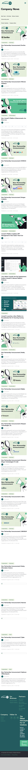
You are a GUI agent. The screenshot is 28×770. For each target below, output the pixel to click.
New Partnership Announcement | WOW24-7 (13, 162)
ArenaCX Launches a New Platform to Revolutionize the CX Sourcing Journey (12, 317)
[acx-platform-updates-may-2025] (14, 214)
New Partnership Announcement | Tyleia (12, 637)
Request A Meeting (13, 702)
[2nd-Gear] (14, 512)
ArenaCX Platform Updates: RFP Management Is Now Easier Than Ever (12, 234)
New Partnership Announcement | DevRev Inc (13, 46)
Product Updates (4, 23)
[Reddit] (15, 126)
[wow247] (14, 141)
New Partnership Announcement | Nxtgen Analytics (13, 198)
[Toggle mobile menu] (25, 3)
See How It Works (13, 700)
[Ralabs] (14, 370)
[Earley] (14, 547)
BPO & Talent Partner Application (23, 703)
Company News (13, 23)
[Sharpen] (14, 404)
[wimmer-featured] (14, 62)
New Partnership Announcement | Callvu (13, 497)
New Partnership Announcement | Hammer (13, 603)
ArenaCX (7, 49)
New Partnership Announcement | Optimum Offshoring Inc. (13, 673)
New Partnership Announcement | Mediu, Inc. (13, 353)
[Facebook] (11, 717)
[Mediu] (14, 333)
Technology (11, 42)
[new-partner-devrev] (14, 26)
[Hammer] (14, 583)
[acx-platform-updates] (14, 99)
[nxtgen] (14, 178)
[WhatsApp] (19, 126)
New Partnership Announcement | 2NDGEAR (14, 531)
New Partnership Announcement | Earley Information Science (13, 567)
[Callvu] (14, 477)
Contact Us (3, 720)
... (16, 56)
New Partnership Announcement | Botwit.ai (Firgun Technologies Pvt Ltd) (13, 461)
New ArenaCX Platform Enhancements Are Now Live (13, 119)
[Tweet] (9, 126)
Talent (10, 634)
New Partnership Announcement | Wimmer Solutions (13, 82)
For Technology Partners (22, 709)
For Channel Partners (21, 706)
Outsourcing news (5, 19)
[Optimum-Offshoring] (14, 653)
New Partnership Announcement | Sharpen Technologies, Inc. (13, 424)
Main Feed (3, 16)
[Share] (2, 126)
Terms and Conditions (5, 754)
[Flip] (12, 126)
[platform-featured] (14, 297)
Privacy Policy (15, 754)
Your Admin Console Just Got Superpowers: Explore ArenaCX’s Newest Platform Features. (13, 278)
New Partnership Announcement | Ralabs (13, 389)
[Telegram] (25, 126)
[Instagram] (18, 717)
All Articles (9, 16)
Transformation (12, 349)
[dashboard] (14, 257)
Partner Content (15, 16)
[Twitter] (14, 717)
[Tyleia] (14, 618)
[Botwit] (14, 441)
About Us (2, 717)
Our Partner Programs (21, 699)
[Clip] (22, 126)
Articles (2, 718)
